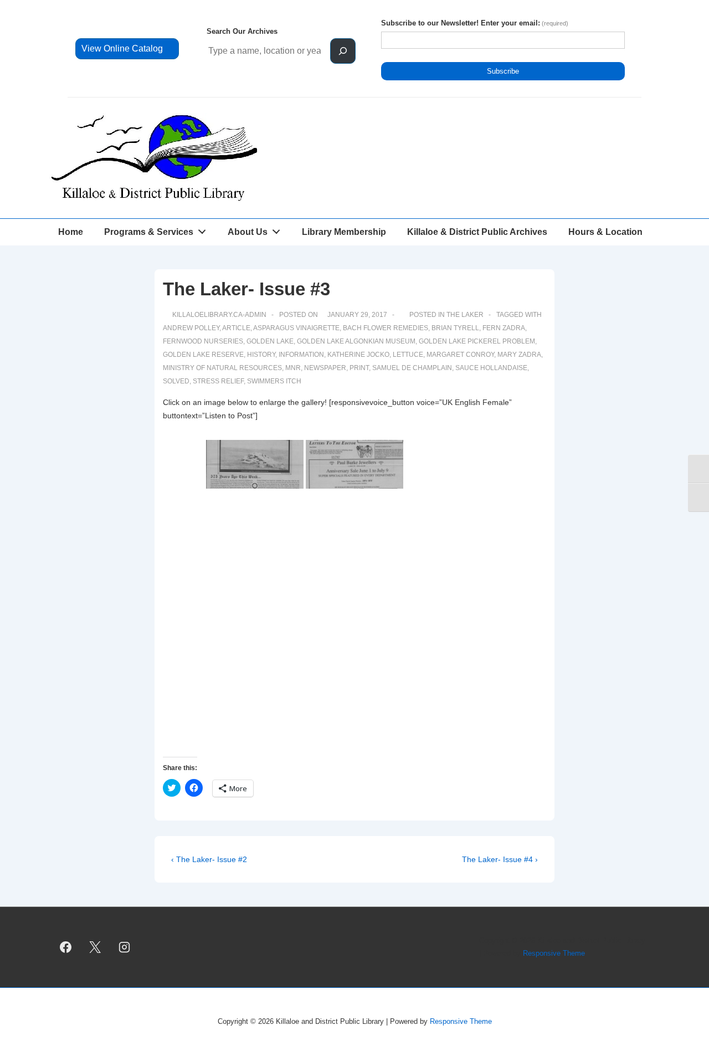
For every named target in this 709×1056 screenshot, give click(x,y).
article (236, 328)
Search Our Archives (242, 31)
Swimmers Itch (274, 381)
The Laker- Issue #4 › (500, 859)
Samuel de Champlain (412, 368)
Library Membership (344, 232)
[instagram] (124, 947)
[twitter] (95, 947)
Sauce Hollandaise (491, 368)
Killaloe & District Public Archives (477, 232)
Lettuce (408, 354)
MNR (293, 368)
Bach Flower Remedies (385, 328)
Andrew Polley (191, 328)
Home (70, 232)
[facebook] (65, 947)
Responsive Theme (554, 953)
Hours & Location (605, 232)
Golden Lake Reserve (203, 354)
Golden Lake (270, 341)
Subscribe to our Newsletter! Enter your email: (474, 23)
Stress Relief (218, 381)
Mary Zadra (519, 354)
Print (359, 368)
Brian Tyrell (455, 328)
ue (127, 48)
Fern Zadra (503, 328)
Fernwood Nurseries (203, 341)
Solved (176, 381)
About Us (248, 232)
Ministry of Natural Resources (222, 368)
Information (301, 354)
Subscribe (503, 71)
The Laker (465, 315)
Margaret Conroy (460, 354)
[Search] (343, 51)
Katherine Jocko (358, 354)
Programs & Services (148, 232)
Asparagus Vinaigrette (296, 328)
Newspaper (325, 368)
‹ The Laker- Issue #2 (209, 859)
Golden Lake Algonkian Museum (356, 341)
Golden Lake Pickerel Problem (477, 341)
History (261, 354)
